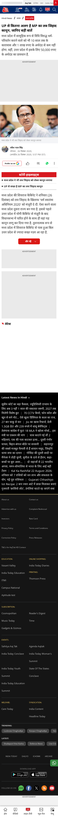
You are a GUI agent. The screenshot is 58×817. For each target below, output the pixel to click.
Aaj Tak (28, 3)
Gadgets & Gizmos (11, 628)
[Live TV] (47, 10)
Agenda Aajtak (36, 646)
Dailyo (25, 756)
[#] (47, 164)
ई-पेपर (36, 3)
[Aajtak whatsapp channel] (21, 788)
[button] (52, 811)
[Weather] (27, 10)
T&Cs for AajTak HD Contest (14, 547)
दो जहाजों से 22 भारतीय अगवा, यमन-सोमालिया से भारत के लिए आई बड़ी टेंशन (27, 466)
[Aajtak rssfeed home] (44, 788)
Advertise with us (9, 509)
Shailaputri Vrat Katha (14, 743)
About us (5, 499)
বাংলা (41, 3)
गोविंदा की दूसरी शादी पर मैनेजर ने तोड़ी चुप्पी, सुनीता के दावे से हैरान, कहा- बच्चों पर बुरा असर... (27, 457)
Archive (48, 756)
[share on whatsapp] (54, 763)
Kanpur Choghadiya (38, 731)
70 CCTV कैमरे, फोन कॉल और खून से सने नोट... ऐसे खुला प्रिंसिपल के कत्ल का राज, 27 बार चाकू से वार (29, 417)
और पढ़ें (28, 241)
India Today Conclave (13, 653)
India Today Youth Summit (11, 672)
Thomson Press (37, 578)
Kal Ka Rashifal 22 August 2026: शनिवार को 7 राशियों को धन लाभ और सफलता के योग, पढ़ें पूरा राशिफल (27, 475)
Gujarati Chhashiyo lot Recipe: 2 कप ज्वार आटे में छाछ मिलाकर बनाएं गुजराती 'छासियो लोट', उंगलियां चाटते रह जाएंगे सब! (29, 484)
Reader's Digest (37, 613)
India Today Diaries (39, 565)
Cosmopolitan (9, 613)
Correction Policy (9, 537)
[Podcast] (34, 9)
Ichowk (36, 756)
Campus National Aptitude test (11, 591)
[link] (56, 3)
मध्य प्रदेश (29, 18)
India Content (36, 708)
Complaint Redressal (38, 509)
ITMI (4, 580)
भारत (18, 18)
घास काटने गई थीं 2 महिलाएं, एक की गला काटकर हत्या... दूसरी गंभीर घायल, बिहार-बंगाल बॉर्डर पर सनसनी (27, 439)
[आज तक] (6, 9)
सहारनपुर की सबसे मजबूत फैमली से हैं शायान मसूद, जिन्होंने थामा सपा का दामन (27, 448)
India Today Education (13, 572)
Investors (5, 518)
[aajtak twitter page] (36, 788)
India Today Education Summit (13, 687)
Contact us (33, 499)
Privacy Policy (7, 528)
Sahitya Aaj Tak (9, 646)
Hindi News (7, 18)
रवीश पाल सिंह (16, 147)
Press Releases (35, 537)
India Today (50, 3)
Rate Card (33, 518)
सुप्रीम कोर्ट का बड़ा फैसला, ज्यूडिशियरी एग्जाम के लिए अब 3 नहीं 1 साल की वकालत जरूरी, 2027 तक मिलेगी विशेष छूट (29, 408)
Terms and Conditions (38, 528)
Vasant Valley (9, 565)
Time (31, 620)
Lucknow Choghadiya (13, 731)
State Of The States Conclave (39, 672)
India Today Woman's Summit (40, 657)
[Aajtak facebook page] (29, 788)
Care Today (7, 708)
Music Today (8, 620)
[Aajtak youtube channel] (52, 788)
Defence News (36, 743)
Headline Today (37, 716)
